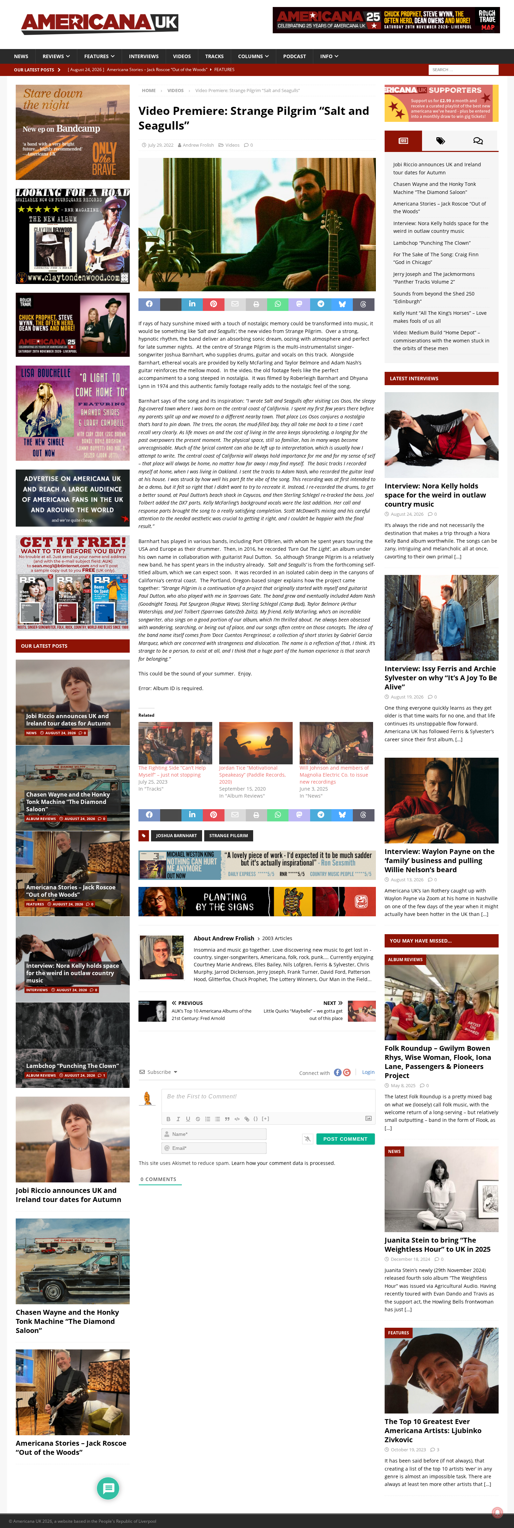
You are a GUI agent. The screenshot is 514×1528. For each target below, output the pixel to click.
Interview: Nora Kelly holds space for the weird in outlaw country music (72, 973)
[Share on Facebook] (149, 304)
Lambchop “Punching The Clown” (72, 1066)
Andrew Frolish (198, 145)
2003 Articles (277, 938)
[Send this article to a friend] (235, 304)
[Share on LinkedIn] (192, 304)
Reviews (53, 56)
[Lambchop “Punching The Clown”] (73, 1045)
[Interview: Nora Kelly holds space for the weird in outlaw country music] (73, 959)
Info (326, 56)
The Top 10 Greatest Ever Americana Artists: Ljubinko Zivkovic (433, 1430)
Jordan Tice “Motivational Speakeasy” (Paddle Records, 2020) (252, 774)
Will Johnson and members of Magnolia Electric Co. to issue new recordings (334, 774)
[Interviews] (442, 435)
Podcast (294, 56)
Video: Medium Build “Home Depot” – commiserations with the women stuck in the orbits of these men (441, 340)
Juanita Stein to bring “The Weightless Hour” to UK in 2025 (438, 1244)
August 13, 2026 (407, 879)
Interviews (144, 56)
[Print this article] (256, 304)
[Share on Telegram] (320, 304)
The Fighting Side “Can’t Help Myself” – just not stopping (172, 771)
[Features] (442, 1371)
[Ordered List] (208, 1119)
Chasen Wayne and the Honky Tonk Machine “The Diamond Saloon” (68, 802)
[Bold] (168, 1119)
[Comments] (478, 141)
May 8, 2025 (403, 1085)
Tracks (214, 56)
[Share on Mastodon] (299, 304)
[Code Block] (237, 1119)
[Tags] (440, 141)
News (21, 56)
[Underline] (188, 1119)
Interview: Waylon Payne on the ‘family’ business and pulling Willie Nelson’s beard (440, 860)
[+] (266, 1118)
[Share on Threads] (363, 304)
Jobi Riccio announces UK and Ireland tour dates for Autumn (68, 719)
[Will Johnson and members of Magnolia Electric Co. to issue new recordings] (336, 743)
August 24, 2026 (60, 732)
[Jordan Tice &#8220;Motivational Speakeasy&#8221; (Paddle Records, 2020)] (256, 743)
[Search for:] (464, 69)
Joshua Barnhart (176, 836)
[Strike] (198, 1119)
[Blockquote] (227, 1119)
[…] (458, 556)
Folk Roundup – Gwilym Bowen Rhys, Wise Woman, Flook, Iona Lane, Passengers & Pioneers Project (438, 1061)
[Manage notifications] (497, 1512)
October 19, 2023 (408, 1449)
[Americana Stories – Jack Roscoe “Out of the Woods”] (73, 874)
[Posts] (403, 141)
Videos (182, 56)
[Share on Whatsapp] (277, 304)
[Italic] (178, 1119)
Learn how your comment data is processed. (283, 1163)
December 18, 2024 (410, 1259)
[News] (442, 1189)
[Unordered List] (217, 1119)
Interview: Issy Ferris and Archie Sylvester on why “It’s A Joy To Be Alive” (441, 678)
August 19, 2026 (407, 697)
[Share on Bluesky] (342, 304)
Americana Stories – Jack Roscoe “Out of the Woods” (70, 890)
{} (256, 1118)
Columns (250, 56)
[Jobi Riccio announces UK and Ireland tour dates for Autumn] (73, 702)
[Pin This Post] (213, 304)
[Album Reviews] (442, 997)
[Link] (247, 1119)
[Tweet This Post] (170, 304)
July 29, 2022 (160, 145)
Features (96, 56)
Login (368, 1072)
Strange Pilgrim (228, 836)
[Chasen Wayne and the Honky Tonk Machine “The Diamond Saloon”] (73, 788)
